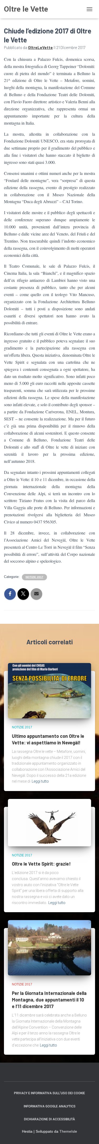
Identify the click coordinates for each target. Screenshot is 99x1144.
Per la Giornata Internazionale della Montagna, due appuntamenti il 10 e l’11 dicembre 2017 (49, 999)
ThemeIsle (68, 1131)
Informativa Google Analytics (50, 1106)
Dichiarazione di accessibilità (49, 1119)
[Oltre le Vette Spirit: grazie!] (49, 822)
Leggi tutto (40, 781)
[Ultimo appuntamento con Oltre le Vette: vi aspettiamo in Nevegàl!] (49, 690)
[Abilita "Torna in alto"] (88, 1133)
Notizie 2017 (34, 577)
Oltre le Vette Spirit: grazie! (41, 864)
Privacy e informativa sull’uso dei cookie (49, 1093)
